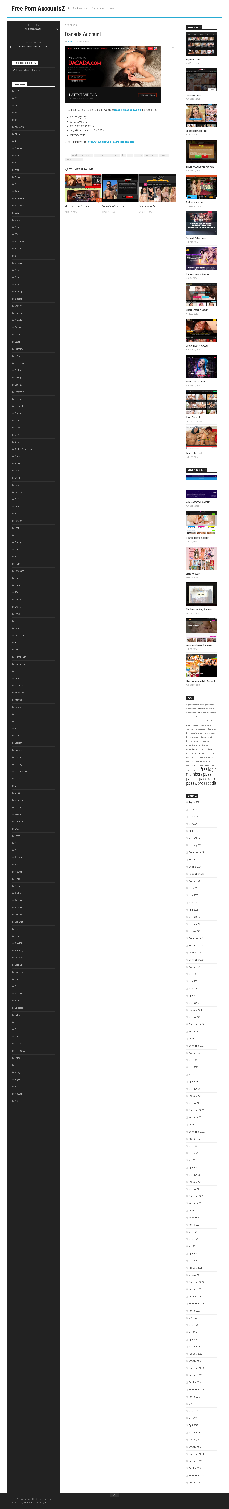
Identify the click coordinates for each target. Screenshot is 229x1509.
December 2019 (196, 1368)
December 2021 (196, 1196)
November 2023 (196, 1031)
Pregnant (19, 871)
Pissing (18, 850)
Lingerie (18, 750)
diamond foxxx (205, 741)
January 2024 (195, 1017)
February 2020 (195, 1353)
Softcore (19, 957)
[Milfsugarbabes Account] (83, 188)
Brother (18, 306)
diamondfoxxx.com (202, 745)
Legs (17, 735)
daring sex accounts (193, 741)
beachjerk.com (206, 717)
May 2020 (193, 1332)
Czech (18, 413)
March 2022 (194, 1174)
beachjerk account (201, 721)
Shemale (19, 929)
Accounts (71, 25)
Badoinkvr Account (195, 202)
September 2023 (196, 1045)
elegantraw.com (191, 761)
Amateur (19, 148)
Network (19, 814)
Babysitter (19, 198)
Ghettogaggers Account (197, 345)
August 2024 (194, 967)
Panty (17, 836)
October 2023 (195, 1038)
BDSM (17, 220)
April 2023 (193, 1081)
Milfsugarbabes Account (77, 206)
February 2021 (195, 1267)
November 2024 (196, 945)
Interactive (19, 692)
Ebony (17, 463)
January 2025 (195, 931)
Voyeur (18, 1079)
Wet (16, 1101)
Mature (18, 778)
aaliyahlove (190, 705)
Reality (18, 893)
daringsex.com (198, 733)
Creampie (19, 391)
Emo (17, 470)
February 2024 (195, 1010)
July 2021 (193, 1232)
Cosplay (18, 384)
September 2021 (196, 1217)
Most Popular (21, 800)
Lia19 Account (193, 573)
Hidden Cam (20, 656)
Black (17, 270)
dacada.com (114, 155)
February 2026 (195, 845)
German (18, 585)
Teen (17, 1022)
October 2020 (195, 1296)
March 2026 (194, 838)
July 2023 (193, 1060)
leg (16, 728)
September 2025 (196, 874)
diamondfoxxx (191, 745)
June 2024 (193, 981)
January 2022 (195, 1189)
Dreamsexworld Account (198, 274)
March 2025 (194, 916)
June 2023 (193, 1067)
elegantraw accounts (193, 770)
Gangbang (19, 571)
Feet (17, 528)
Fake (17, 506)
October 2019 (195, 1382)
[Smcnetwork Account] (157, 188)
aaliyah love (198, 705)
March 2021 (194, 1260)
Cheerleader (20, 363)
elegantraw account (192, 765)
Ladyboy (18, 707)
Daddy (17, 420)
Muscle (18, 807)
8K (16, 119)
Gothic (18, 599)
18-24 (17, 91)
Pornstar (19, 857)
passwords (70, 159)
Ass (16, 184)
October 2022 (195, 1124)
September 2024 (196, 959)
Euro (17, 485)
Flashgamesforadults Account (200, 681)
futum (17, 563)
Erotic (17, 477)
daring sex (212, 729)
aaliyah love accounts (208, 713)
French (18, 549)
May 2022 (193, 1160)
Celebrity (19, 349)
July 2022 (193, 1146)
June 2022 (193, 1153)
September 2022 (196, 1131)
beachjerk (189, 717)
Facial (17, 499)
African (18, 134)
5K (16, 112)
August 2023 (194, 1053)
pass (147, 155)
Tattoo (17, 1015)
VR (16, 1086)
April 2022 (193, 1167)
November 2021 (196, 1203)
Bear (17, 227)
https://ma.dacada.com (127, 109)
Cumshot (19, 406)
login (130, 155)
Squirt (17, 979)
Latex (17, 714)
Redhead (19, 900)
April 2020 (193, 1339)
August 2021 (194, 1224)
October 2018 (195, 1468)
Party (17, 843)
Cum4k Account (193, 95)
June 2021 (193, 1239)
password (164, 155)
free (123, 155)
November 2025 (196, 859)
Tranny (18, 1043)
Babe (17, 191)
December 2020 (196, 1282)
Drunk (17, 456)
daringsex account (192, 737)
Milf (16, 785)
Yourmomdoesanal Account (199, 645)
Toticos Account (194, 453)
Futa (17, 556)
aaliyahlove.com (208, 705)
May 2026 (193, 823)
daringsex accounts (205, 737)
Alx (46, 1502)
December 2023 (196, 1024)
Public (17, 878)
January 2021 (195, 1275)
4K (16, 105)
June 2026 (193, 816)
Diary (17, 434)
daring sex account (210, 733)
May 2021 (193, 1246)
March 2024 (194, 1002)
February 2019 (195, 1439)
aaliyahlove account (193, 709)
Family (17, 513)
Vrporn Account (193, 59)
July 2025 (193, 888)
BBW (17, 212)
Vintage (18, 1072)
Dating (17, 427)
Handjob (18, 628)
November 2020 (196, 1289)
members (138, 155)
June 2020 (193, 1325)
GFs (16, 592)
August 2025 (194, 881)
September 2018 (196, 1475)
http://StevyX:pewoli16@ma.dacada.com (111, 141)
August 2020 (194, 1310)
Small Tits (19, 943)
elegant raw (201, 757)
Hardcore (19, 635)
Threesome (20, 1029)
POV (17, 864)
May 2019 (193, 1418)
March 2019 (194, 1432)
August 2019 (194, 1396)
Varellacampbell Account (198, 502)
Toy (16, 1036)
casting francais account (200, 729)
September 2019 (196, 1389)
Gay (16, 578)
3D (16, 98)
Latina (17, 721)
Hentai (18, 649)
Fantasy (18, 520)
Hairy (17, 621)
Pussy (17, 886)
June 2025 (193, 895)
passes (154, 155)
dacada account (86, 155)
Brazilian (18, 298)
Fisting (18, 542)
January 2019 (195, 1446)
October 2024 (195, 952)
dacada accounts (101, 155)
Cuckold (18, 399)
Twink (17, 1058)
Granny (18, 606)
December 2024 (196, 938)
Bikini (17, 255)
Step (17, 986)
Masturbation (21, 771)
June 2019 (193, 1411)
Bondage (19, 291)
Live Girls (19, 757)
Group (17, 614)
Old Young (19, 821)
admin (70, 41)
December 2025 (196, 852)
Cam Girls (19, 327)
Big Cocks (19, 241)
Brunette (19, 313)
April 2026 (193, 831)
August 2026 (194, 802)
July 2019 (193, 1404)
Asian (17, 177)
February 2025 (195, 924)
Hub (16, 671)
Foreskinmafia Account (114, 206)
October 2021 (195, 1210)
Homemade (20, 664)
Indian (17, 678)
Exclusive (19, 492)
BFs (16, 234)
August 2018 (194, 1482)
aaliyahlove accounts (193, 713)
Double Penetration (23, 449)
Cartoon (18, 334)
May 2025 (193, 902)
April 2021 (193, 1253)
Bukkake (19, 320)
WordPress (28, 1502)
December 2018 (196, 1454)
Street (18, 1000)
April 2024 (193, 995)
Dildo (17, 442)
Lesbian (18, 742)
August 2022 (194, 1139)
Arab (17, 169)
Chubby (18, 370)
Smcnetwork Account (150, 206)
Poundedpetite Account (197, 537)
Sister (17, 936)
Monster (18, 793)
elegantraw (209, 757)
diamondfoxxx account (193, 749)
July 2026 (193, 809)
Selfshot (19, 914)
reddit (79, 159)
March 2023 (194, 1088)
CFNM (17, 356)
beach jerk (196, 717)
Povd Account (193, 417)
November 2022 (196, 1117)
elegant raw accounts (207, 765)
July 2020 (193, 1318)
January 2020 (195, 1361)
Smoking (19, 950)
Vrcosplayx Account (195, 381)
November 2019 (196, 1375)
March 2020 (194, 1346)
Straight (18, 993)
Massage (19, 764)
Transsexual (20, 1050)
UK (16, 1065)
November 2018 (196, 1461)
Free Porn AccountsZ (38, 8)
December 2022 (196, 1110)
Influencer (19, 685)
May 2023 (193, 1074)
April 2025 (193, 909)
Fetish (17, 535)
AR (16, 162)
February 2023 (195, 1096)
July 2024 (193, 974)
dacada (75, 155)
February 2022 (195, 1181)
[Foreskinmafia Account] (120, 188)
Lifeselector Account (196, 130)
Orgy (17, 828)
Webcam (19, 1093)
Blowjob (18, 284)
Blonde (18, 277)
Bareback (19, 205)
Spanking (19, 972)
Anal (17, 155)
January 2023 (195, 1103)
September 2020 (196, 1303)
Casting (18, 341)
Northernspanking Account (199, 609)
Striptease (19, 1007)
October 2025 (195, 866)
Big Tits (18, 248)
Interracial (19, 699)
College (18, 377)
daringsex (189, 733)
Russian (18, 907)
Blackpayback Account (197, 309)
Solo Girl (19, 964)
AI (16, 141)
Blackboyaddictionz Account (200, 166)
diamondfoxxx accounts (200, 753)
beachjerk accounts (199, 725)
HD (16, 642)
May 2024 (193, 988)
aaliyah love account (207, 709)
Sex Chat (19, 921)
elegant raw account (204, 761)
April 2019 (193, 1425)
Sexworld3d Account (196, 238)
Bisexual (18, 263)
